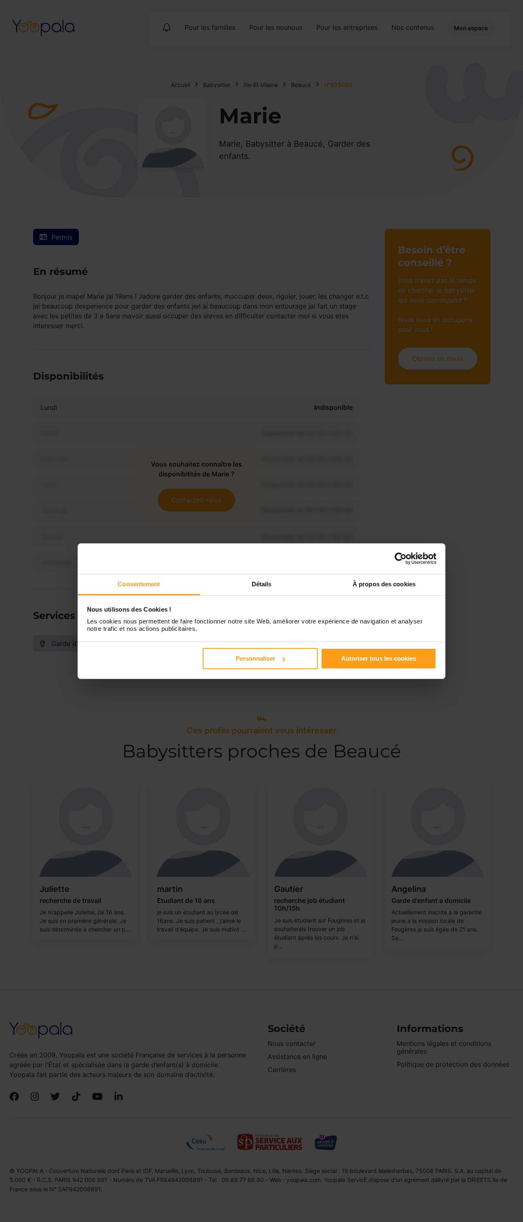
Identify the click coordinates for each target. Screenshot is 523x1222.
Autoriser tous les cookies (378, 658)
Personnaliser (255, 658)
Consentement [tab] (139, 584)
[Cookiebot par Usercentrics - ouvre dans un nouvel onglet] (400, 558)
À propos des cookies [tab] (384, 584)
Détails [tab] (262, 584)
